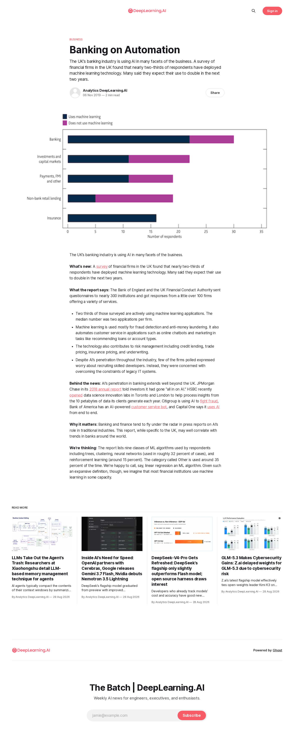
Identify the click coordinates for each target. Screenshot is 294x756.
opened (76, 395)
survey (102, 266)
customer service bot (149, 407)
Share (215, 93)
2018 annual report (105, 389)
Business (76, 39)
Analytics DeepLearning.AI (105, 90)
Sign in (272, 11)
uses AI (213, 407)
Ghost (277, 650)
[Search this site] (253, 10)
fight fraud (209, 401)
